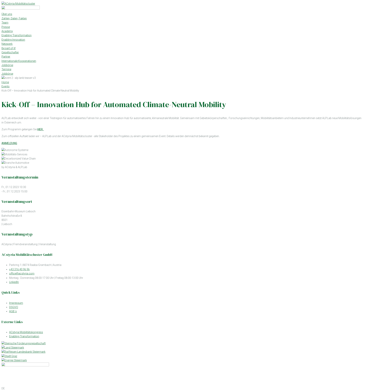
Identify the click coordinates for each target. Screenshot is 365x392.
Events (6, 86)
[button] (182, 388)
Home (5, 82)
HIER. (40, 129)
